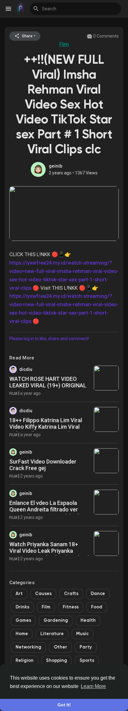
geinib (55, 166)
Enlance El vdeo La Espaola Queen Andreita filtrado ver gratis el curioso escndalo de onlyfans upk (45, 513)
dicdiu (25, 369)
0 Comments (105, 36)
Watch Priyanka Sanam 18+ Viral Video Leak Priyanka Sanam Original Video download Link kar (49, 554)
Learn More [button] (93, 686)
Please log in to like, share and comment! (49, 338)
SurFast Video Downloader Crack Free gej (42, 465)
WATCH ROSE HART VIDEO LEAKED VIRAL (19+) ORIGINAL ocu (47, 385)
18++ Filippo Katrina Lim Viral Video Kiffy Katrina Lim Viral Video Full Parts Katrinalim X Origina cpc (45, 430)
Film (64, 44)
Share (27, 36)
